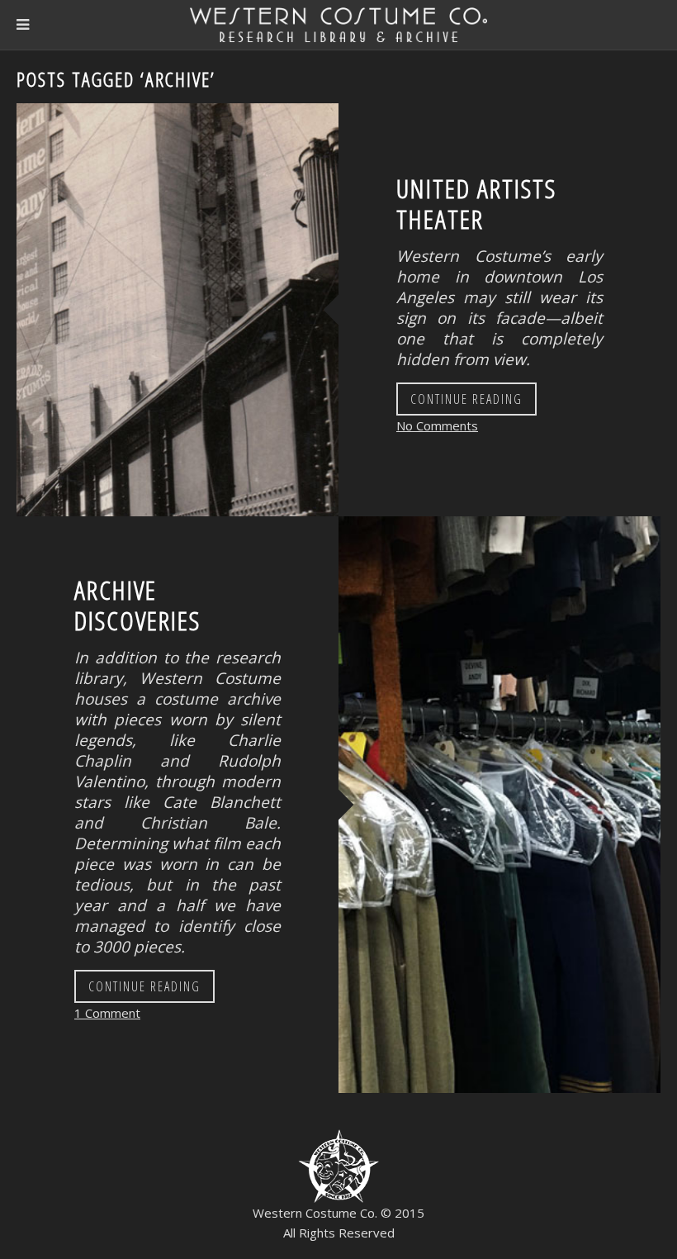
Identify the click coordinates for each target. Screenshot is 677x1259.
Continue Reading (466, 399)
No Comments (437, 425)
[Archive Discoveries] (499, 804)
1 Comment (107, 1013)
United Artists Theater (476, 203)
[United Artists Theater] (177, 309)
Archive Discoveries (137, 605)
